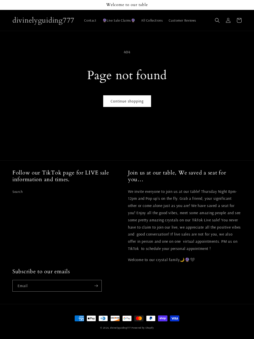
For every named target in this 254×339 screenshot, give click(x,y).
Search (17, 191)
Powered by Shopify (142, 327)
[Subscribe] (96, 286)
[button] (217, 20)
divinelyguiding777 (120, 327)
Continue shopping (127, 101)
